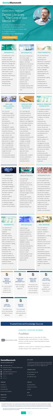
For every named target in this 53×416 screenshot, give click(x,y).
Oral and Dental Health (33, 280)
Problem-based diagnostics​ (20, 280)
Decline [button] (29, 412)
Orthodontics (26, 52)
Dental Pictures (7, 305)
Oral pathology (26, 175)
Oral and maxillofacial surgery (8, 106)
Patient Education (46, 279)
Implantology (26, 225)
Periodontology (44, 175)
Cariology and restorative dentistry (26, 106)
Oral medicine (44, 224)
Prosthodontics (44, 52)
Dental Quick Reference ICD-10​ (7, 281)
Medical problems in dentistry (44, 105)
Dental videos (21, 305)
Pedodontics (9, 224)
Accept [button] (23, 412)
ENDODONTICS (9, 52)
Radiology (9, 175)
